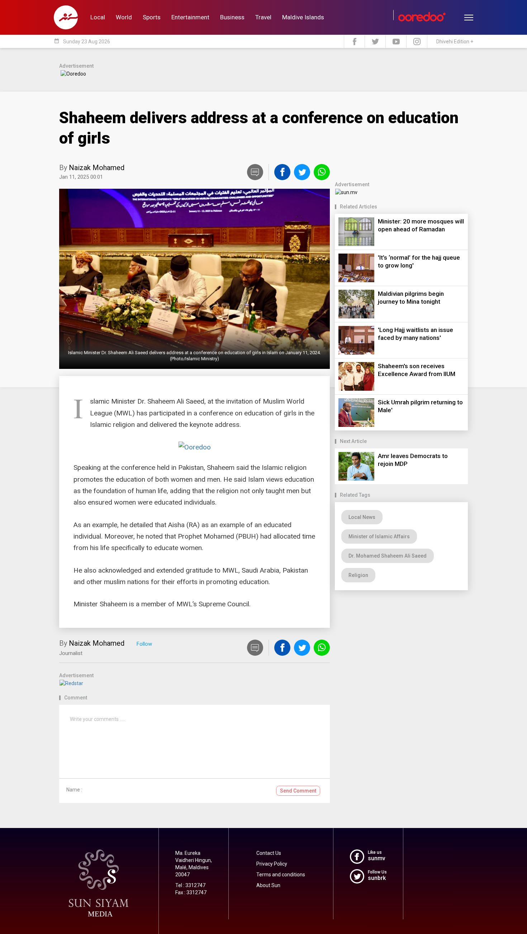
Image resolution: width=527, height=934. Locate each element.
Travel (263, 17)
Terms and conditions (280, 874)
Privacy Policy (271, 864)
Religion (358, 575)
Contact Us (268, 853)
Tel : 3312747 (190, 885)
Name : (74, 790)
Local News (361, 517)
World (124, 17)
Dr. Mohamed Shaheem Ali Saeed (387, 556)
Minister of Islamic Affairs (379, 536)
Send (298, 791)
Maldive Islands (303, 17)
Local (97, 17)
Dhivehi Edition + (454, 41)
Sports (152, 17)
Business (232, 17)
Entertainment (190, 17)
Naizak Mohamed (96, 167)
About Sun (268, 885)
